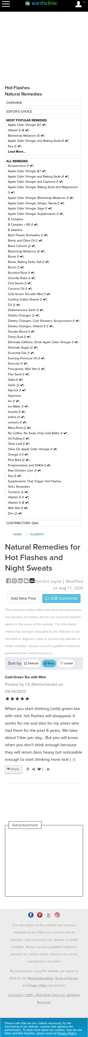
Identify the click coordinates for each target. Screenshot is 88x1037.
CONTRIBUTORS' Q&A (22, 523)
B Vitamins (15, 230)
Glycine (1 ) (17, 390)
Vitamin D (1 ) (18, 497)
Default (32, 663)
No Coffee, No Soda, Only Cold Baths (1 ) (37, 433)
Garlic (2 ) (16, 385)
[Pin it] (15, 581)
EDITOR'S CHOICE (19, 111)
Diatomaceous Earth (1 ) (25, 310)
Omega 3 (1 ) (18, 454)
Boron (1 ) (16, 267)
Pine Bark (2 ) (18, 460)
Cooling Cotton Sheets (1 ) (27, 299)
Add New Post (23, 598)
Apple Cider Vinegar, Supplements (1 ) (35, 214)
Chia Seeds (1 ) (19, 283)
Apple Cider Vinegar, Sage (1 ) (30, 208)
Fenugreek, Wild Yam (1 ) (26, 369)
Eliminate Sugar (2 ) (22, 347)
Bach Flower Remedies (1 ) (28, 235)
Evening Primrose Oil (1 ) (26, 358)
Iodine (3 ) (16, 417)
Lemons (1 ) (17, 422)
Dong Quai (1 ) (19, 337)
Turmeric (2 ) (18, 492)
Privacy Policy (37, 985)
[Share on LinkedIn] (21, 581)
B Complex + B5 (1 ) (23, 225)
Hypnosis (14, 396)
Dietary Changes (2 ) (23, 315)
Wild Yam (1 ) (18, 508)
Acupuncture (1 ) (20, 166)
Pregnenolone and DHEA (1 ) (29, 465)
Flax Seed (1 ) (18, 374)
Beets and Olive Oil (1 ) (25, 241)
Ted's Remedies (19, 487)
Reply (14, 769)
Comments (63, 598)
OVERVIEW (14, 103)
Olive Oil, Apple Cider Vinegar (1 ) (32, 449)
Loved (68, 663)
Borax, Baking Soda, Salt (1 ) (28, 262)
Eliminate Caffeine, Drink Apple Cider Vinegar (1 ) (43, 342)
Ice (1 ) (13, 401)
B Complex (15, 219)
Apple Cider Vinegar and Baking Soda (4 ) (38, 141)
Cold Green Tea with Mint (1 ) (29, 294)
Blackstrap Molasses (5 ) (26, 136)
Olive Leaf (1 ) (18, 444)
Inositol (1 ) (16, 412)
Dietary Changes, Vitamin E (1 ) (30, 326)
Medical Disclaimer (40, 978)
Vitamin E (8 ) (18, 130)
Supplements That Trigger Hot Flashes (35, 481)
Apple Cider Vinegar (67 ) (27, 125)
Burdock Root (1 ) (21, 273)
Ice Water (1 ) (18, 406)
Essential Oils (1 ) (21, 353)
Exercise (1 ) (17, 363)
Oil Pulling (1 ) (18, 439)
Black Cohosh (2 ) (21, 246)
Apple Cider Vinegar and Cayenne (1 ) (35, 182)
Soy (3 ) (14, 146)
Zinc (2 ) (15, 513)
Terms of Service (66, 978)
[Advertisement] (44, 862)
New (50, 663)
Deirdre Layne (48, 581)
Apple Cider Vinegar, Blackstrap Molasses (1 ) (40, 198)
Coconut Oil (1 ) (20, 289)
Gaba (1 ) (15, 380)
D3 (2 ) (14, 305)
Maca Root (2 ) (19, 428)
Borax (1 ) (15, 256)
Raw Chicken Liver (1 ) (24, 470)
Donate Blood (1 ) (21, 332)
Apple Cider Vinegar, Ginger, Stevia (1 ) (36, 203)
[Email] (27, 581)
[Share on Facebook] (9, 581)
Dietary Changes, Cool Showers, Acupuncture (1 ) (43, 321)
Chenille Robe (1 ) (21, 278)
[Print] (32, 581)
